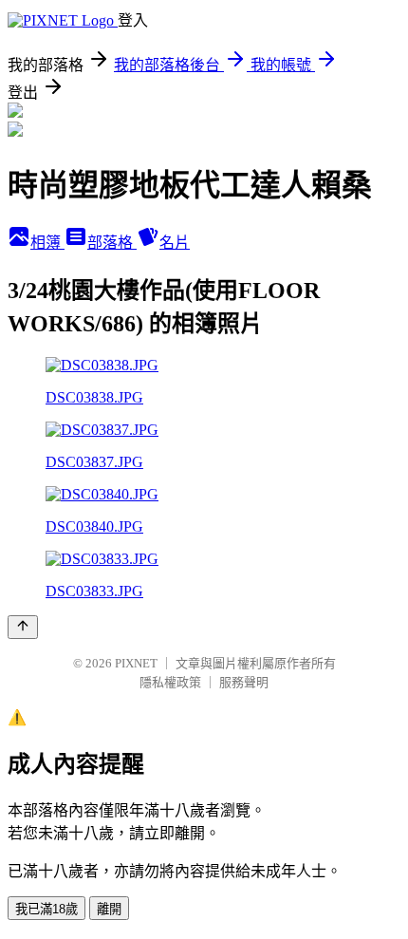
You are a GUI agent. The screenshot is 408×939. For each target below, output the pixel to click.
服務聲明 (244, 682)
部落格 (112, 243)
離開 (109, 909)
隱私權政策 (170, 682)
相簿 (47, 243)
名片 (174, 243)
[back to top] (23, 627)
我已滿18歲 (46, 909)
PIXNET (136, 663)
